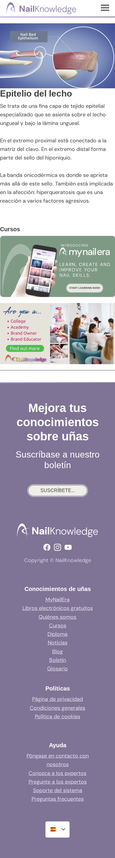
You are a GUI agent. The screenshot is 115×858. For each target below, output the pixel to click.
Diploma (57, 634)
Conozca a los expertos (57, 773)
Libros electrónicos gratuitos (57, 608)
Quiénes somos (57, 617)
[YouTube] (68, 547)
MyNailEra (57, 599)
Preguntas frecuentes (58, 798)
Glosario (57, 668)
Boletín (57, 660)
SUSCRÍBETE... (57, 490)
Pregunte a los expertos (58, 781)
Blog (57, 651)
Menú (106, 7)
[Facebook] (46, 547)
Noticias (58, 642)
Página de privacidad (57, 699)
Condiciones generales (57, 708)
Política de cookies (57, 716)
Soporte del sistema (57, 790)
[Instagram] (57, 547)
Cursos (57, 625)
